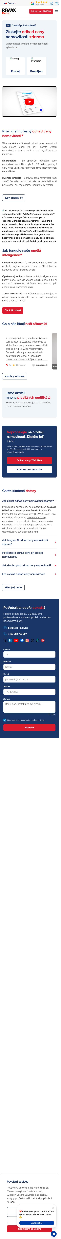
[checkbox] (4, 720)
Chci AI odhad (13, 311)
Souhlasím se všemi (29, 1229)
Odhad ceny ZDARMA (41, 11)
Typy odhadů (12, 198)
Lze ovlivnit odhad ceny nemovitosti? (23, 574)
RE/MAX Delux (42, 514)
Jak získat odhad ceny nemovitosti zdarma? (28, 501)
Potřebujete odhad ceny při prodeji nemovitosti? (22, 555)
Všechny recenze (15, 376)
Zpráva (6, 699)
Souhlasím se (13, 720)
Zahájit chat (36, 1223)
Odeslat (29, 728)
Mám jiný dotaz (13, 588)
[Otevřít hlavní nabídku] (56, 11)
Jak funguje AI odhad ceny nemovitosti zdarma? (25, 542)
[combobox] (10, 3)
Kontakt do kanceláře (29, 470)
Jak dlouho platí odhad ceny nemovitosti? (26, 565)
